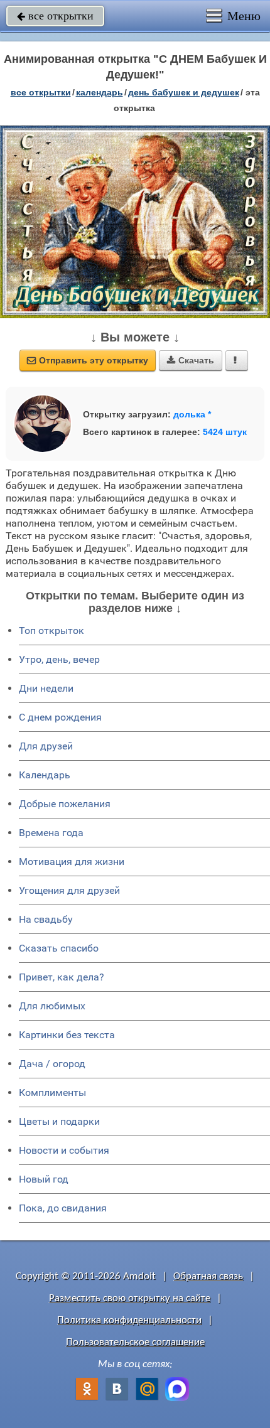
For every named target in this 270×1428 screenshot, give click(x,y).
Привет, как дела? (61, 977)
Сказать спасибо (59, 948)
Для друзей (46, 746)
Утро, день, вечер (59, 659)
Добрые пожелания (65, 804)
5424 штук (225, 432)
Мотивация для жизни (71, 861)
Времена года (51, 833)
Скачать (190, 360)
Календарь (99, 92)
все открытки (55, 15)
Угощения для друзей (69, 890)
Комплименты (52, 1092)
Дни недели (46, 688)
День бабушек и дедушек (183, 92)
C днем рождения (60, 717)
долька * (192, 414)
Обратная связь (208, 1276)
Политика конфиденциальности (129, 1320)
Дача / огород (52, 1064)
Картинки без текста (67, 1035)
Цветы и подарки (59, 1121)
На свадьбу (46, 919)
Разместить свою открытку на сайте (129, 1298)
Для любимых (52, 1006)
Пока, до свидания (63, 1208)
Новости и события (64, 1150)
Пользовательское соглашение (135, 1342)
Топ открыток (51, 630)
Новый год (43, 1179)
